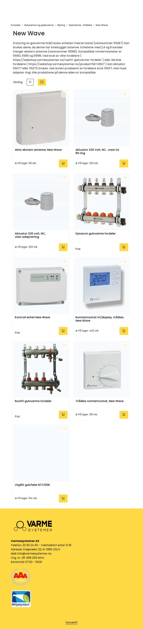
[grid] (42, 82)
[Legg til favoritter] (64, 94)
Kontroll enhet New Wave (32, 317)
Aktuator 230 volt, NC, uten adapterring (30, 235)
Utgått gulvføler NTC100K (32, 485)
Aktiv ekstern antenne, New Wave (38, 150)
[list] (30, 82)
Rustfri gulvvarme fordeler (33, 401)
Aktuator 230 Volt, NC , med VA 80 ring (97, 151)
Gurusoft (72, 622)
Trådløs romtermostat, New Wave (99, 401)
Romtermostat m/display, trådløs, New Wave (100, 319)
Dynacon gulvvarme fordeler (96, 234)
